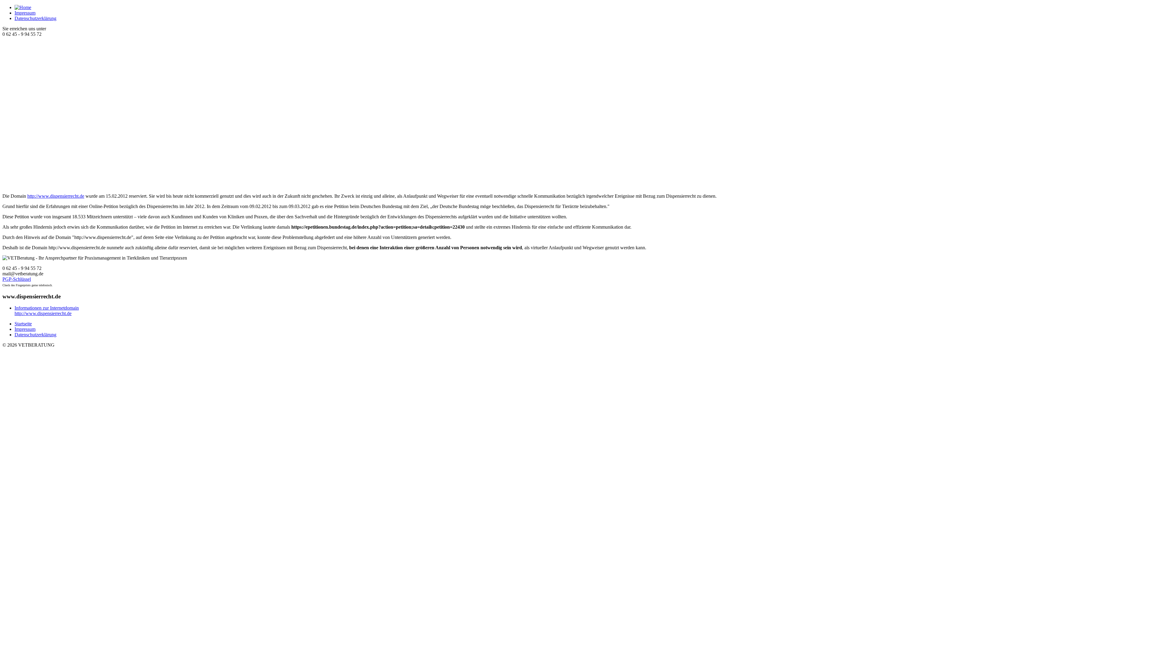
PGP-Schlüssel (16, 279)
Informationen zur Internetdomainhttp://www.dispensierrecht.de (47, 310)
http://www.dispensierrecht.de (55, 196)
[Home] (23, 7)
